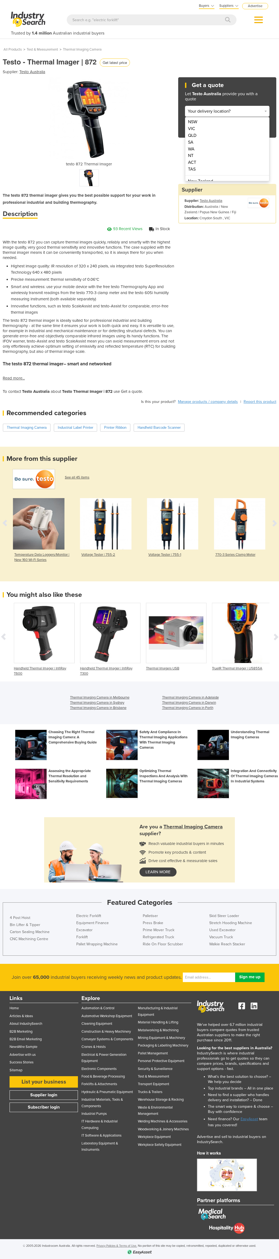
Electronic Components (99, 1069)
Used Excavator (222, 930)
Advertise (255, 6)
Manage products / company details (208, 401)
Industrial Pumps (94, 1114)
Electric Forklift (88, 916)
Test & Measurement (42, 49)
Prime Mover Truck (158, 930)
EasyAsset (249, 1119)
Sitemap (16, 1070)
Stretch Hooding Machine (230, 923)
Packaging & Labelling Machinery (163, 1045)
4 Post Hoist (20, 917)
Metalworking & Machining (158, 1030)
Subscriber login (44, 1107)
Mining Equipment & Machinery (161, 1038)
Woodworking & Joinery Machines (163, 1129)
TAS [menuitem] (192, 169)
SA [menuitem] (190, 142)
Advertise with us (23, 1055)
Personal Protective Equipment (161, 1061)
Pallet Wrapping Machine (97, 944)
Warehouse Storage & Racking (161, 1099)
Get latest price (115, 62)
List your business (44, 1082)
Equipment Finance (92, 923)
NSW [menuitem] (192, 122)
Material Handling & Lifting (158, 1022)
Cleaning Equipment (96, 1024)
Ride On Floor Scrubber (163, 944)
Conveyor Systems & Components (107, 1039)
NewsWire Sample (23, 1047)
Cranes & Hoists (93, 1047)
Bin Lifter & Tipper (25, 924)
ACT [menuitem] (192, 162)
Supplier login (43, 1095)
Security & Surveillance (155, 1069)
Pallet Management (153, 1053)
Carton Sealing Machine (30, 932)
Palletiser (150, 916)
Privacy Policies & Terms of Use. (116, 1246)
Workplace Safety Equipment (159, 1145)
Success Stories (22, 1062)
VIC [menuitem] (191, 128)
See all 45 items (77, 477)
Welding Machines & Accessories (162, 1121)
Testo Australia (32, 71)
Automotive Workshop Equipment (106, 1016)
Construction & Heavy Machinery (106, 1031)
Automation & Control (97, 1008)
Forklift (82, 937)
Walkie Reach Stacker (227, 944)
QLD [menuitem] (192, 135)
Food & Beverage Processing (103, 1076)
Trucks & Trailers (150, 1092)
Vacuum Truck (221, 937)
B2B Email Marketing (26, 1039)
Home (14, 1008)
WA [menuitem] (191, 149)
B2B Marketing (21, 1031)
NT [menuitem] (190, 155)
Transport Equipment (153, 1084)
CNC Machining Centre (29, 939)
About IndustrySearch (26, 1024)
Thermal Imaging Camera (82, 49)
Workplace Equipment (154, 1137)
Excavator (84, 930)
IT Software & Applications (101, 1135)
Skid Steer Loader (224, 916)
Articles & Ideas (21, 1016)
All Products (13, 49)
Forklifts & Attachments (99, 1084)
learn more (158, 871)
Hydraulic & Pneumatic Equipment (107, 1092)
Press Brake (153, 923)
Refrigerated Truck (158, 937)
